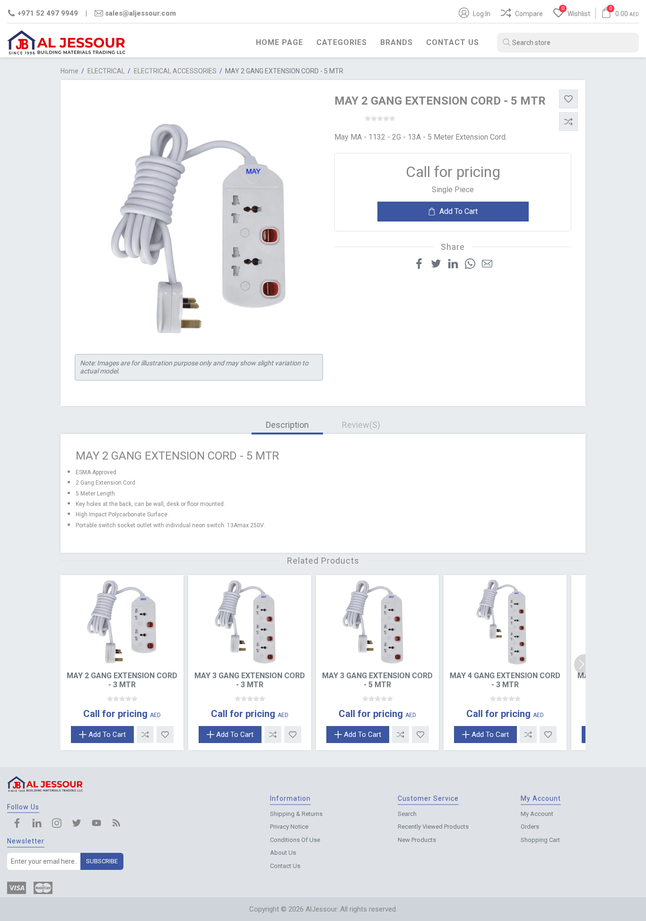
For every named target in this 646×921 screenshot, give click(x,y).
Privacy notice (289, 826)
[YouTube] (96, 824)
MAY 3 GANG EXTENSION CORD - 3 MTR (249, 680)
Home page (279, 42)
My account (537, 813)
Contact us (452, 42)
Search (407, 813)
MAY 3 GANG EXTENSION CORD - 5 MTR (377, 680)
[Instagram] (57, 824)
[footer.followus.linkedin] (37, 824)
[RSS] (116, 824)
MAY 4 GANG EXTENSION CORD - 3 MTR (505, 680)
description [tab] (287, 425)
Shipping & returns (296, 813)
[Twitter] (77, 824)
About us (283, 852)
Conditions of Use (295, 839)
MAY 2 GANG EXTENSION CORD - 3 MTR (122, 680)
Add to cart (458, 211)
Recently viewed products (433, 826)
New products (417, 839)
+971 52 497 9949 (47, 13)
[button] (584, 664)
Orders (530, 826)
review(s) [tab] (361, 425)
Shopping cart (540, 839)
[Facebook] (17, 824)
